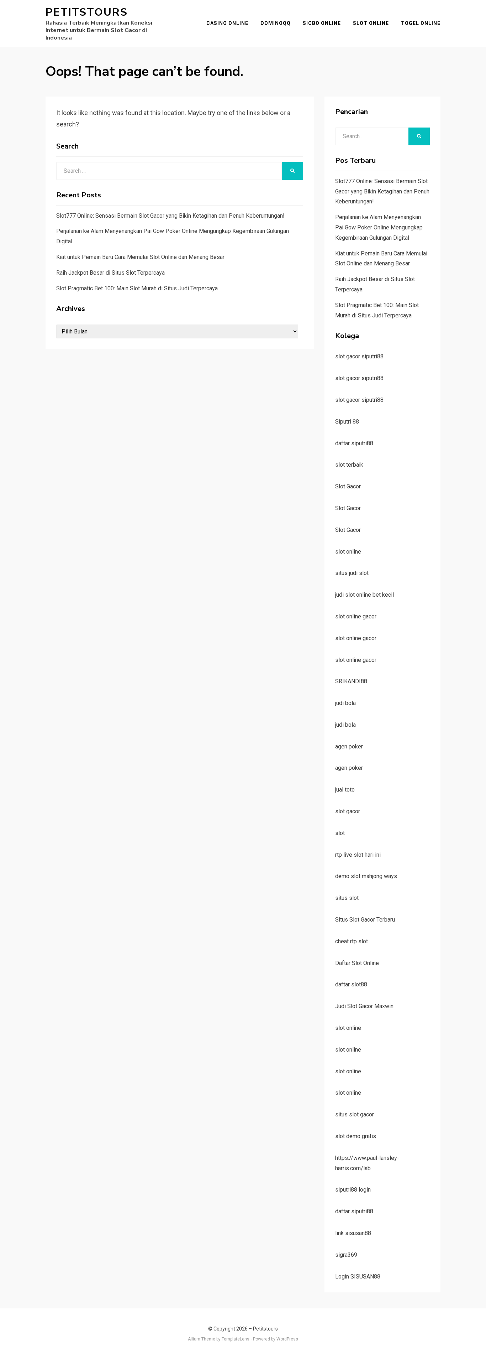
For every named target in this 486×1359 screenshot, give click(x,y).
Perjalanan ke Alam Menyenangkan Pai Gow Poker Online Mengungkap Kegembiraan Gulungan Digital (379, 227)
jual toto (345, 789)
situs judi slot (352, 573)
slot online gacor (355, 616)
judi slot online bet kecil (364, 594)
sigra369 (346, 1254)
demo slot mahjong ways (366, 876)
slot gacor (347, 811)
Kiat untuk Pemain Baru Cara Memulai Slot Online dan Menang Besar (140, 257)
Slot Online (371, 23)
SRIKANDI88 (351, 681)
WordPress (287, 1339)
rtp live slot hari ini (358, 854)
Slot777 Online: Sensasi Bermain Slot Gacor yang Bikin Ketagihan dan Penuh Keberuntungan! (170, 215)
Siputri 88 (347, 421)
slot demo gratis (355, 1136)
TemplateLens (235, 1339)
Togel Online (420, 23)
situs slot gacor (354, 1114)
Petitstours (87, 12)
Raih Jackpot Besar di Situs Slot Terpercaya (110, 272)
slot (340, 833)
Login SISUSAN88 (357, 1276)
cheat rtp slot (351, 941)
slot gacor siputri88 (359, 356)
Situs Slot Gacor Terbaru (365, 919)
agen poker (349, 746)
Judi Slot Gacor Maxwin (364, 1006)
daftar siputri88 (354, 443)
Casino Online (227, 23)
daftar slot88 (351, 984)
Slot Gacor (348, 486)
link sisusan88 (353, 1233)
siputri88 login (353, 1189)
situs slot (347, 897)
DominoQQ (275, 23)
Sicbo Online (322, 23)
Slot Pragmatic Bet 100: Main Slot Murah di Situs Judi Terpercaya (137, 288)
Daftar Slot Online (357, 963)
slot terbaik (349, 464)
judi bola (345, 703)
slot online (348, 551)
